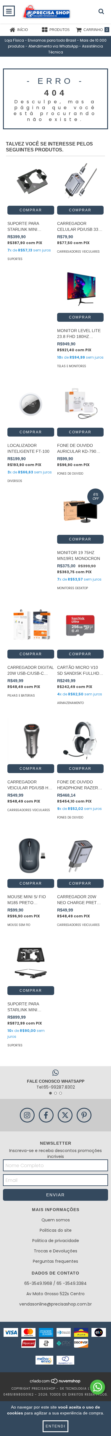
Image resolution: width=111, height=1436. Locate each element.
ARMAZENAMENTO (70, 703)
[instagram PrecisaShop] (27, 1115)
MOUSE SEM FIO (18, 925)
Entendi (55, 1426)
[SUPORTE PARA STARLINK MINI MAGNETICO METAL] (30, 182)
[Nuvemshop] (55, 1383)
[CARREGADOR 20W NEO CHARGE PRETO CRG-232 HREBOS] (80, 855)
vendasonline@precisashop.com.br (55, 1304)
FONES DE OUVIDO (70, 473)
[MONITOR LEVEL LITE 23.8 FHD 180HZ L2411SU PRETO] (80, 290)
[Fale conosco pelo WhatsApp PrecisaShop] (97, 1387)
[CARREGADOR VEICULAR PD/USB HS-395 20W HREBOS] (30, 741)
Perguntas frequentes (55, 1261)
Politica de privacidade (55, 1241)
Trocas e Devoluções (55, 1251)
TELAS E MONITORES (71, 366)
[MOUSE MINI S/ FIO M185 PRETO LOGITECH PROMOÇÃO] (30, 855)
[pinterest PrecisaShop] (84, 1115)
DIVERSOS (14, 481)
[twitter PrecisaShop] (65, 1115)
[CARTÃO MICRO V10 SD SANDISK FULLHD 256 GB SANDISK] (80, 626)
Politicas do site (56, 1230)
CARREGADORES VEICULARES (78, 251)
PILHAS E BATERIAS (21, 695)
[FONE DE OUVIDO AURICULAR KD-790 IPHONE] (80, 404)
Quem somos (55, 1220)
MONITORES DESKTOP (72, 588)
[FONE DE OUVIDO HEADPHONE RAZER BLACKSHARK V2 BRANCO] (80, 741)
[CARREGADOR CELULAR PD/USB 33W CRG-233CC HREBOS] (80, 182)
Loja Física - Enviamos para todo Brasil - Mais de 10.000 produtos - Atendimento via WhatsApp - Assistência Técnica (56, 46)
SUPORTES (14, 259)
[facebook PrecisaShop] (46, 1115)
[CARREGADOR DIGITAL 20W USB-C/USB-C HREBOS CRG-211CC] (30, 626)
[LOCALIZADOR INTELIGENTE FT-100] (30, 404)
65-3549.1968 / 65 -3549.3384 (55, 1283)
